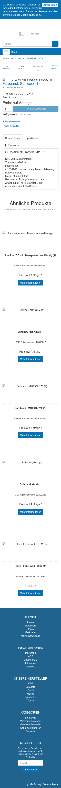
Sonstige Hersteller (30, 727)
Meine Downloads (30, 635)
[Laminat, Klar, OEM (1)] (30, 309)
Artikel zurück (21, 67)
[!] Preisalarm (12, 145)
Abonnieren (30, 769)
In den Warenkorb (36, 108)
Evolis (30, 690)
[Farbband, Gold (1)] (30, 462)
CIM (30, 683)
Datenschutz (30, 659)
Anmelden (35, 33)
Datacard (30, 686)
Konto (30, 629)
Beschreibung (12, 138)
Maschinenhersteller (30, 724)
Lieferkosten (30, 663)
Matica (30, 693)
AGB (30, 656)
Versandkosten (51, 784)
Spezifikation (32, 138)
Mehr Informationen (30, 282)
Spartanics (30, 697)
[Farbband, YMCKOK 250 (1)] (30, 386)
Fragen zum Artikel (11, 125)
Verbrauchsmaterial (30, 721)
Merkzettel (30, 632)
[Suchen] (55, 44)
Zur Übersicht (6, 67)
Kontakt (30, 622)
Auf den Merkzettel (11, 121)
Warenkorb (30, 625)
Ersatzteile (30, 717)
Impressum (31, 652)
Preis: (17, 102)
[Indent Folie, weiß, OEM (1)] (30, 544)
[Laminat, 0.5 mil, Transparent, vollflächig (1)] (30, 233)
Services (30, 731)
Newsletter (30, 666)
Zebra (30, 700)
